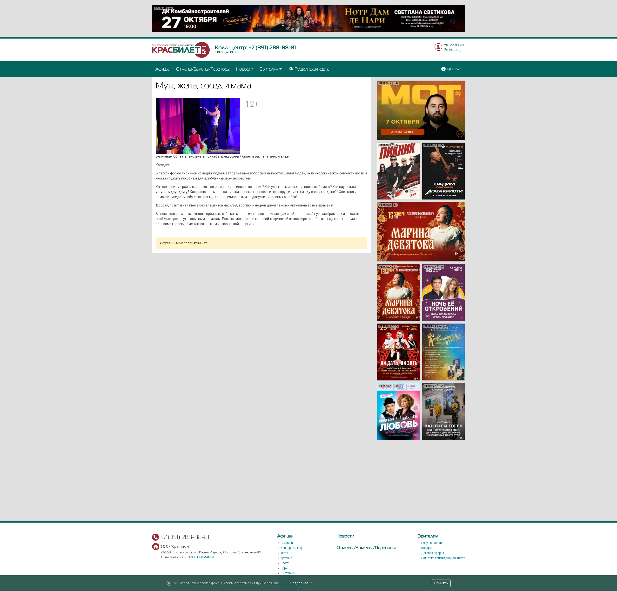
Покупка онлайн (432, 543)
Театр (284, 553)
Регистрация (454, 50)
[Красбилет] (181, 50)
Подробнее (299, 583)
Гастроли (287, 543)
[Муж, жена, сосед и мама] (198, 125)
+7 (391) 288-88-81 (272, 47)
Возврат (426, 548)
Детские (286, 558)
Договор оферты (432, 553)
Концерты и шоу (291, 548)
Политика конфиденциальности (443, 558)
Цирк (284, 568)
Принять (441, 583)
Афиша (162, 69)
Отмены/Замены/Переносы (202, 69)
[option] (308, 18)
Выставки (287, 573)
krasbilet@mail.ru (200, 557)
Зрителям (269, 69)
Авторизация (454, 44)
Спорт (284, 563)
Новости (244, 69)
